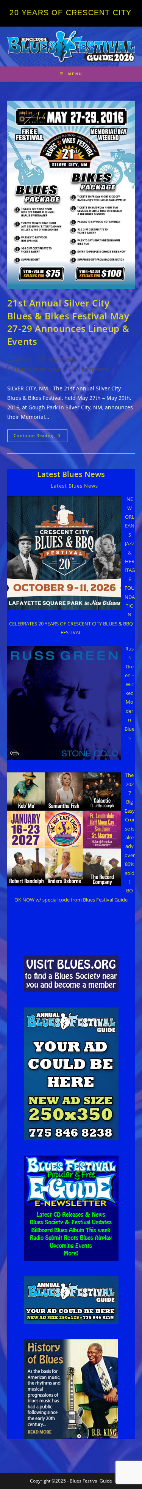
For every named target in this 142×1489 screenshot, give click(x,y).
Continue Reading (40, 437)
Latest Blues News (39, 369)
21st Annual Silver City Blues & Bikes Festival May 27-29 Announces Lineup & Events (68, 322)
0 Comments (93, 369)
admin (24, 359)
